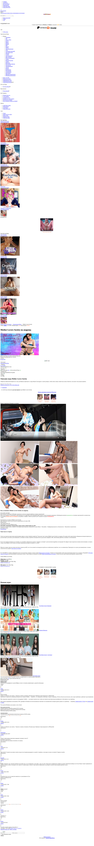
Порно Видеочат (6, 7)
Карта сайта (5, 115)
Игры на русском (7, 78)
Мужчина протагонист (11, 75)
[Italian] (47, 14)
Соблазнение (8, 72)
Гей (6, 38)
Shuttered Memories (43, 630)
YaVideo (14, 829)
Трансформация (9, 66)
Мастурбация (8, 57)
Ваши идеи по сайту (7, 114)
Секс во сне (8, 65)
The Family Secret (36, 675)
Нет (9, 657)
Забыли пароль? (47, 836)
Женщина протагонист (11, 74)
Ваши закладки (6, 17)
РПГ (7, 45)
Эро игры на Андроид (16, 548)
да (8, 678)
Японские (8, 62)
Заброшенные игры (7, 81)
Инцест (7, 44)
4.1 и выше (3, 365)
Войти (2, 835)
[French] (44, 14)
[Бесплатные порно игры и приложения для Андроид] (13, 13)
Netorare (7, 53)
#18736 (2, 760)
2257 (8, 829)
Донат (4, 19)
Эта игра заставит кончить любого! (40, 577)
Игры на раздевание (10, 58)
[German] (45, 14)
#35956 (2, 734)
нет (9, 633)
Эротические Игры (7, 82)
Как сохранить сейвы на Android (10, 101)
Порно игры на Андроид (6, 324)
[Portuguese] (48, 14)
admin (5, 325)
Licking (7, 61)
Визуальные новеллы (10, 64)
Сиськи (7, 54)
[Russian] (49, 14)
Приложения (6, 5)
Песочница (8, 73)
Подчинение (8, 70)
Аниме (7, 59)
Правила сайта (6, 116)
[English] (43, 14)
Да (8, 356)
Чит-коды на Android (7, 99)
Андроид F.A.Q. (6, 97)
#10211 (2, 823)
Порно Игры (6, 106)
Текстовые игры (9, 52)
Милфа (7, 43)
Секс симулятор (9, 55)
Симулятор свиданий (10, 51)
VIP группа (5, 31)
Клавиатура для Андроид (8, 98)
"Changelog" (4, 387)
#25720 (2, 748)
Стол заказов (6, 96)
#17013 (2, 772)
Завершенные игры (7, 80)
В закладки (3, 359)
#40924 (2, 723)
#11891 (2, 797)
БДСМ (7, 40)
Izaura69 (2, 758)
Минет (7, 42)
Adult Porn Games (7, 105)
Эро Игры (5, 2)
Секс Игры (5, 107)
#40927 (2, 691)
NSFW (7, 47)
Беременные (8, 69)
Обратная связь (6, 6)
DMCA (11, 829)
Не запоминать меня (6, 834)
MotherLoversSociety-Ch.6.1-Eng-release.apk (10, 385)
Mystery (7, 68)
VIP (4, 20)
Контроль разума (9, 60)
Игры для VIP (6, 77)
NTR (7, 50)
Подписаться (3, 529)
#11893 (2, 785)
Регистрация (3, 10)
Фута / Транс (8, 39)
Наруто (7, 46)
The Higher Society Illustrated (45, 605)
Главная (5, 1)
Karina (2, 721)
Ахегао (7, 67)
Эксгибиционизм (9, 49)
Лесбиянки (8, 37)
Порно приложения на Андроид (49, 554)
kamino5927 (3, 732)
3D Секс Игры (6, 3)
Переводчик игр (6, 95)
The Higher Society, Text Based (45, 654)
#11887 (2, 812)
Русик (2, 770)
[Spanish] (50, 14)
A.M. (2, 746)
